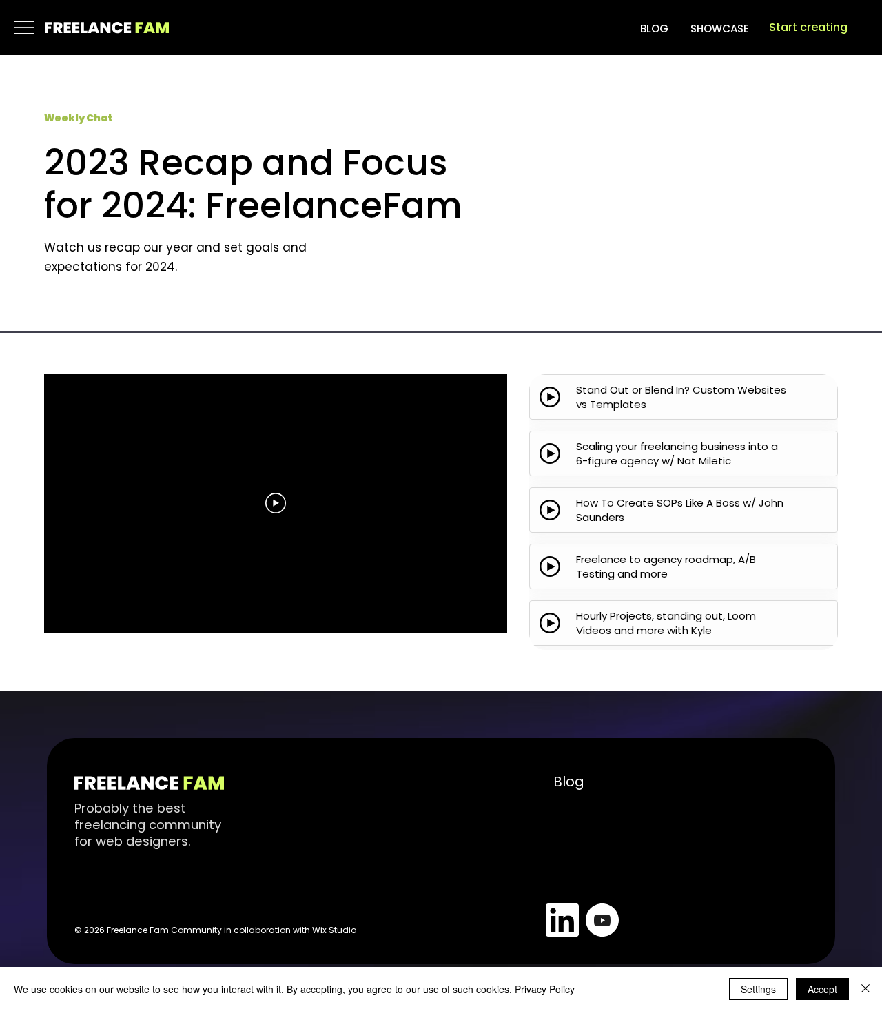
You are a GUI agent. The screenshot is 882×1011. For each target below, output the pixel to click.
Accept (822, 989)
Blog (568, 781)
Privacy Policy (545, 989)
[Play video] (275, 503)
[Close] (865, 989)
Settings (758, 989)
